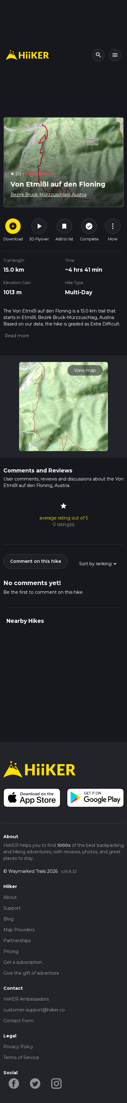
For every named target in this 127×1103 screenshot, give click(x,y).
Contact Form (18, 1020)
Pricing (10, 951)
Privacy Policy (18, 1046)
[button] (16, 335)
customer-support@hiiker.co (34, 1010)
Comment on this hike (35, 561)
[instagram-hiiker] (56, 1083)
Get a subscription (22, 962)
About (10, 897)
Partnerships (17, 940)
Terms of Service (21, 1057)
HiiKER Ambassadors (26, 999)
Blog (8, 919)
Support (12, 908)
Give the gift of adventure (31, 973)
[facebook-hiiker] (14, 1083)
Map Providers (19, 930)
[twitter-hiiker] (35, 1083)
